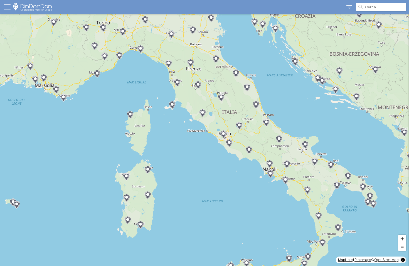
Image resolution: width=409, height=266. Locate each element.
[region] (204, 140)
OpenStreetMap (386, 259)
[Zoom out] (402, 247)
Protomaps (362, 259)
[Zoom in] (402, 239)
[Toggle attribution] (403, 260)
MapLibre (345, 259)
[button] (356, 97)
